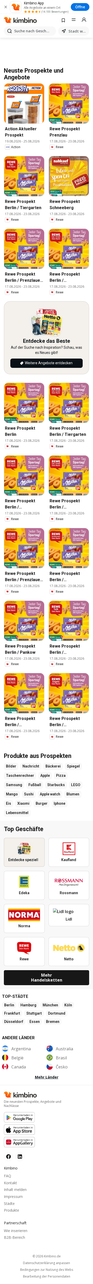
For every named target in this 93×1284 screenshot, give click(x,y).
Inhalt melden (15, 1189)
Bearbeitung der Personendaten (46, 1276)
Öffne (80, 6)
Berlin (9, 1005)
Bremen (52, 1022)
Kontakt (10, 1182)
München (50, 1005)
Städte (9, 1203)
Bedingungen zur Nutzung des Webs (46, 1270)
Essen (34, 1022)
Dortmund (56, 1013)
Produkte (11, 1210)
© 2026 (47, 1256)
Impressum (13, 1196)
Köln (68, 1005)
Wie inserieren (15, 1230)
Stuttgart (34, 1013)
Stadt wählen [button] (77, 31)
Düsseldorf (13, 1022)
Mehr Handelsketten (46, 977)
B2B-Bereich (14, 1237)
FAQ (7, 1175)
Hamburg (28, 1005)
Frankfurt (12, 1013)
